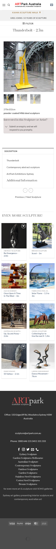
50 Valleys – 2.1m (11, 374)
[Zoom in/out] (3, 532)
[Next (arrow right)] (11, 544)
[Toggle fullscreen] (11, 532)
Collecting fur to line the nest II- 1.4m (41, 334)
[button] (4, 5)
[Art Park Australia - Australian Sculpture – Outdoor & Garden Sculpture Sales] (28, 5)
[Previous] (8, 67)
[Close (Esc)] (27, 532)
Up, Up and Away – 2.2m (12, 334)
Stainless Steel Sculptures (28, 476)
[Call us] (37, 449)
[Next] (49, 67)
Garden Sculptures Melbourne (28, 458)
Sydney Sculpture (28, 454)
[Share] (19, 532)
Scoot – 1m (37, 253)
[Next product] (25, 190)
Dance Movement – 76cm (40, 375)
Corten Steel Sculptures (28, 480)
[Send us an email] (32, 449)
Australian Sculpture (28, 462)
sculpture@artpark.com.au (28, 433)
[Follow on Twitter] (27, 449)
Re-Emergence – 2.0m (11, 254)
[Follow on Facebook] (18, 449)
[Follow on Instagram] (23, 449)
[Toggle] (6, 127)
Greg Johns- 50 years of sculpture (28, 18)
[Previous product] (31, 190)
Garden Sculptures (28, 473)
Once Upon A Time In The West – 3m (12, 294)
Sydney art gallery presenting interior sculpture (26, 495)
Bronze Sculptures (28, 484)
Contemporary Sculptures (28, 465)
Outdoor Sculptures (28, 469)
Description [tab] (10, 151)
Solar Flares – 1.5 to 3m (40, 294)
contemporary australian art (28, 499)
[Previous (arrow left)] (3, 544)
